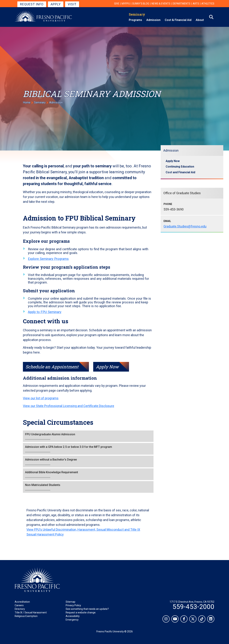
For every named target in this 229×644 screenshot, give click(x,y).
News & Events (161, 3)
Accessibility (73, 616)
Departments (181, 3)
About (200, 20)
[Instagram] (166, 619)
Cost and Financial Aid (180, 172)
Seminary (137, 14)
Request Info (31, 4)
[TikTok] (201, 619)
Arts (196, 3)
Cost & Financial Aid (178, 20)
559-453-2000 (193, 607)
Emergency (72, 619)
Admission (153, 20)
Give (116, 3)
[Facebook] (183, 619)
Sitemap (70, 601)
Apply (56, 4)
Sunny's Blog (140, 3)
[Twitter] (192, 619)
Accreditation (22, 601)
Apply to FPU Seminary (44, 312)
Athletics (207, 3)
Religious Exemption (26, 616)
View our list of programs (41, 398)
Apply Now (107, 367)
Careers (19, 605)
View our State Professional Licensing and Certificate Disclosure (68, 406)
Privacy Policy (73, 605)
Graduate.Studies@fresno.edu (185, 226)
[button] (88, 436)
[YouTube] (175, 619)
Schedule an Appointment (52, 367)
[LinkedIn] (210, 619)
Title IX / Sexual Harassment (31, 612)
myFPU (126, 3)
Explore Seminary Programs (48, 259)
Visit (72, 4)
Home (26, 102)
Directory (20, 608)
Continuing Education (180, 166)
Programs (135, 20)
